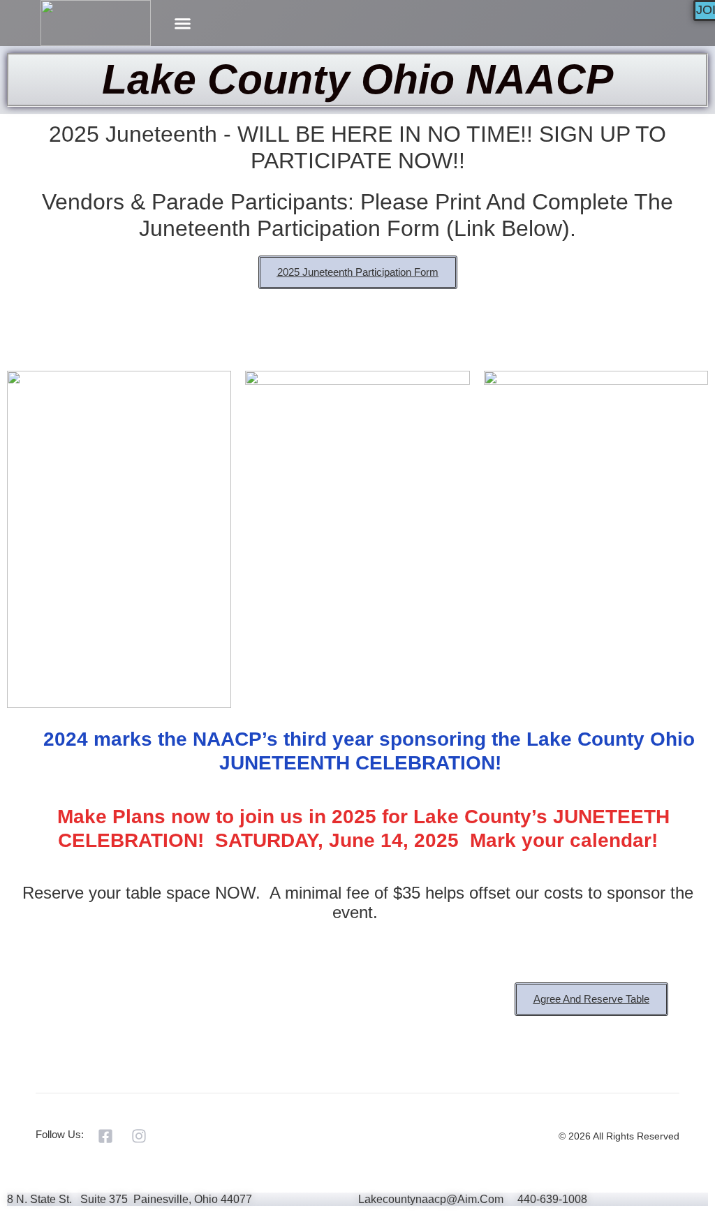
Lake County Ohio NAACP (357, 80)
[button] (182, 23)
